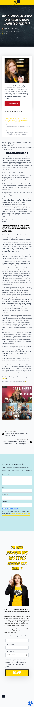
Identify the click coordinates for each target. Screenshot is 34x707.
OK (8, 667)
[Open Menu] (18, 1)
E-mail (5, 494)
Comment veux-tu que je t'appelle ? (16, 637)
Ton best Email (10, 644)
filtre (4, 378)
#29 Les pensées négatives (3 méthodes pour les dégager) (17, 133)
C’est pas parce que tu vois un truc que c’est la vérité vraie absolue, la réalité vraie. (16, 120)
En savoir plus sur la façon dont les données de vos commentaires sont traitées (16, 515)
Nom (3, 487)
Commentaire (6, 475)
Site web (4, 501)
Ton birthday (9, 651)
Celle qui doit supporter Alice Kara (18, 127)
